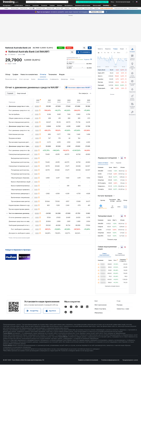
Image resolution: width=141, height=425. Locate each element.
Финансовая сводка (11, 79)
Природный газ (102, 88)
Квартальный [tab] (21, 93)
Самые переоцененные (120, 254)
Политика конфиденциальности (110, 360)
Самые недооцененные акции (107, 248)
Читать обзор (125, 206)
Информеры (99, 313)
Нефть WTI (101, 73)
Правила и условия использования (88, 360)
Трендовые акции (105, 216)
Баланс (33, 79)
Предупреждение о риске (130, 360)
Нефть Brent (101, 70)
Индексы (108, 49)
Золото (100, 76)
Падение (118, 163)
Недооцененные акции (120, 8)
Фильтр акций (97, 5)
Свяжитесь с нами (123, 309)
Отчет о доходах (24, 79)
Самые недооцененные (104, 254)
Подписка (86, 59)
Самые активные (103, 163)
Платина (100, 82)
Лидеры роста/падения (107, 158)
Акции (6, 8)
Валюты (100, 49)
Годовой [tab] (10, 93)
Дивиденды (64, 79)
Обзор (7, 74)
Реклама (119, 305)
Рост (112, 163)
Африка (96, 8)
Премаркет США (40, 8)
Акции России (23, 8)
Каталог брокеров (105, 196)
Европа (73, 8)
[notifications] (133, 2)
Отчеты (72, 79)
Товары (115, 49)
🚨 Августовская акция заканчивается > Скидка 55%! (92, 2)
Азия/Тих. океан (88, 8)
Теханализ (52, 74)
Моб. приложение (101, 305)
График (15, 74)
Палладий (101, 85)
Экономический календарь (82, 5)
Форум (61, 74)
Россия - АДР (59, 8)
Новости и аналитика (29, 74)
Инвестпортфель (100, 309)
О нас (118, 301)
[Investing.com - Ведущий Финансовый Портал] (10, 2)
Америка (67, 8)
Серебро (100, 79)
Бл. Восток (79, 8)
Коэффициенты (54, 79)
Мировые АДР (50, 8)
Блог (96, 301)
